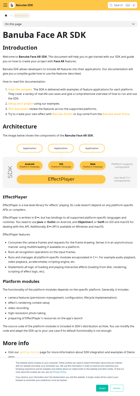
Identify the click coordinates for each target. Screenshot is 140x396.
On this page (13, 24)
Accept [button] (102, 388)
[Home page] (6, 15)
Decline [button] (116, 388)
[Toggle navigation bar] (5, 5)
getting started (29, 352)
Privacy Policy (59, 371)
